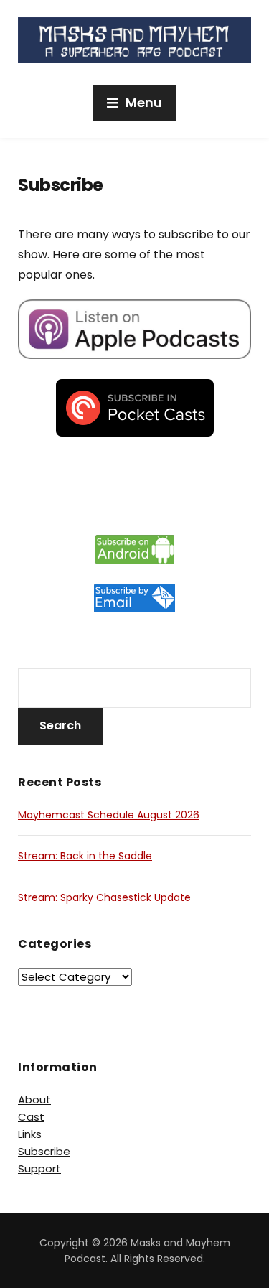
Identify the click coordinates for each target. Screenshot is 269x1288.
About (34, 1099)
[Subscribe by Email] (134, 598)
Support (39, 1168)
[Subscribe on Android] (134, 549)
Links (30, 1134)
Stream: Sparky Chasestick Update (104, 897)
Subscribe (44, 1151)
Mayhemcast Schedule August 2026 (108, 815)
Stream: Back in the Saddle (85, 856)
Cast (31, 1116)
